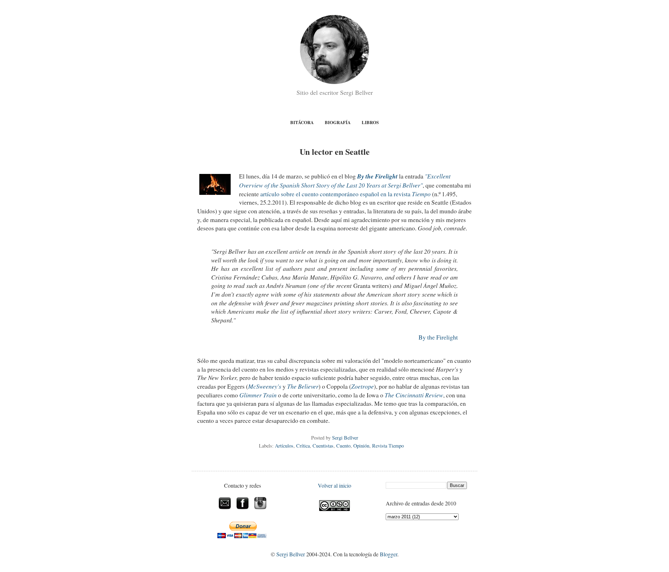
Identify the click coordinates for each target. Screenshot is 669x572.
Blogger (388, 554)
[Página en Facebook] (243, 509)
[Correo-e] (225, 509)
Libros (370, 122)
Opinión (361, 445)
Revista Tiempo (388, 445)
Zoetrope (362, 386)
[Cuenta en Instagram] (260, 509)
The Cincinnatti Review (414, 395)
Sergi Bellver (290, 554)
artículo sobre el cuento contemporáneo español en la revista (345, 194)
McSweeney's (264, 386)
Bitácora (302, 122)
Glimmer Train (258, 395)
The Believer (302, 386)
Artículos (284, 445)
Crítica (303, 445)
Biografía (338, 122)
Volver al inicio (334, 485)
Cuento (343, 445)
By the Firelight (438, 337)
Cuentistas (323, 445)
